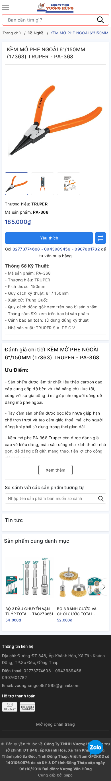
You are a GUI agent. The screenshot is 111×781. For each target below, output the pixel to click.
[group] (55, 120)
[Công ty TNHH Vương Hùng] (55, 7)
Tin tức (14, 520)
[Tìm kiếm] (100, 20)
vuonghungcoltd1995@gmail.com (47, 685)
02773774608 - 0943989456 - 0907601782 (56, 249)
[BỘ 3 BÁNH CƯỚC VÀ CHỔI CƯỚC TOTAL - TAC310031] (81, 578)
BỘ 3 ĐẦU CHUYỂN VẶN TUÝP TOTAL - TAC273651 (29, 611)
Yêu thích (49, 237)
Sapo (68, 775)
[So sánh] (100, 238)
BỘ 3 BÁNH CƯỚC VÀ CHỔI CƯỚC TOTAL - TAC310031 (76, 611)
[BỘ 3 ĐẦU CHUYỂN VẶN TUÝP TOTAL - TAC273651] (29, 578)
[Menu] (5, 7)
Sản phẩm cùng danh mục (36, 541)
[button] (102, 586)
